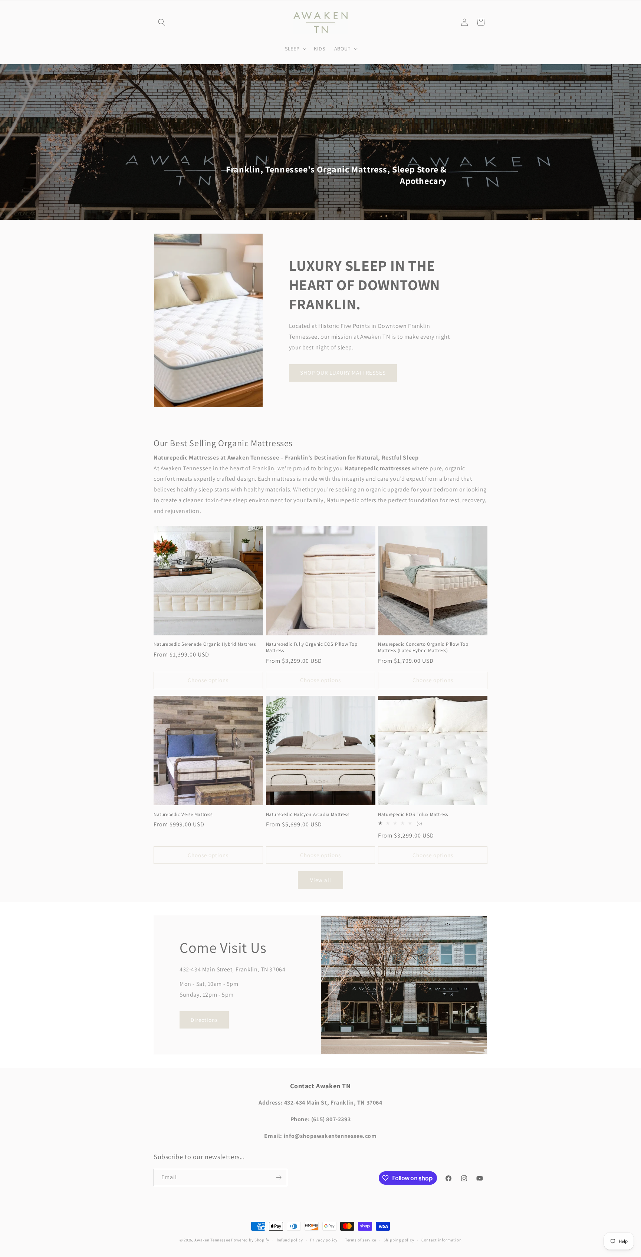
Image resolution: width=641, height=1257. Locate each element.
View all (320, 879)
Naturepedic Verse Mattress (183, 814)
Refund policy (290, 1240)
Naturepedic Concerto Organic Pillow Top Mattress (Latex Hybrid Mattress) (423, 647)
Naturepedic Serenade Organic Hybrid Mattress (205, 644)
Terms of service (360, 1240)
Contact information (441, 1240)
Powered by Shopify (250, 1240)
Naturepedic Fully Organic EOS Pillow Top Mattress (312, 647)
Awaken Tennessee (212, 1240)
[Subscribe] (278, 1177)
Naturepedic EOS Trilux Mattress (413, 814)
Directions (204, 1019)
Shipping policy (399, 1240)
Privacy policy (324, 1240)
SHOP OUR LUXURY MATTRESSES (343, 372)
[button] (162, 22)
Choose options (208, 680)
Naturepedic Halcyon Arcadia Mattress (307, 814)
